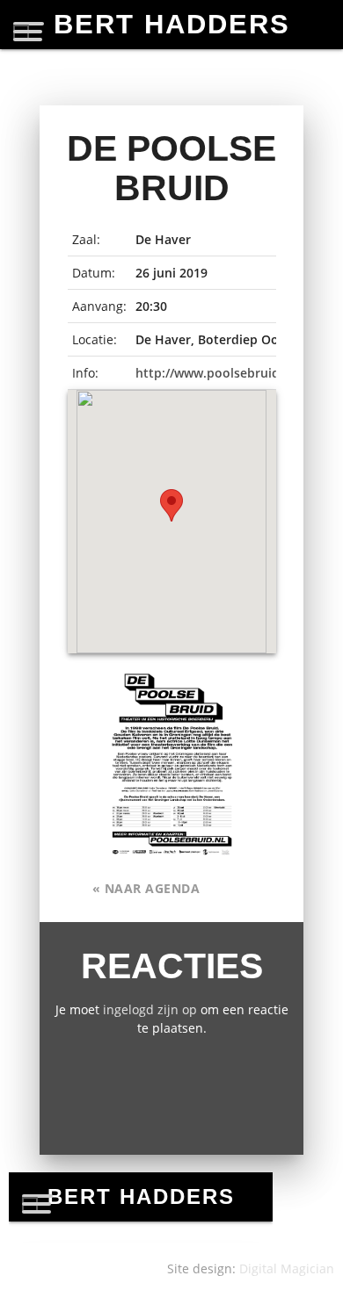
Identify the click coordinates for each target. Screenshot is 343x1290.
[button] (171, 505)
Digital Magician (286, 1268)
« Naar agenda (146, 888)
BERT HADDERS (172, 24)
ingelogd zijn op (150, 1009)
